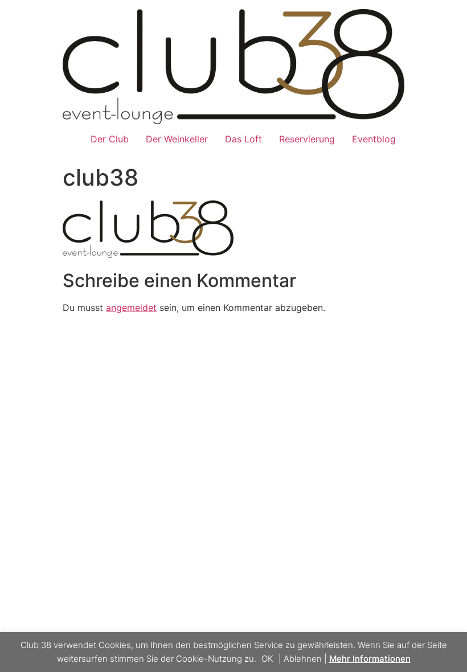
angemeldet (131, 307)
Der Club (110, 139)
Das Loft (243, 139)
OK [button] (267, 658)
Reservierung (307, 139)
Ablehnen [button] (303, 658)
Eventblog (374, 139)
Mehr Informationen (370, 658)
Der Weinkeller (177, 139)
